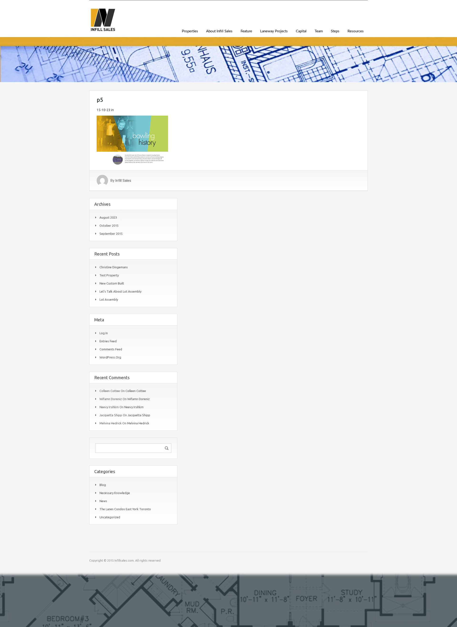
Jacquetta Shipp (139, 415)
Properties (190, 31)
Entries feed (108, 341)
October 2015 (109, 225)
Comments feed (110, 349)
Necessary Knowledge (114, 493)
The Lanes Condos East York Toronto (125, 509)
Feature (246, 31)
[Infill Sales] (102, 22)
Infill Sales (123, 180)
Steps (335, 31)
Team (319, 31)
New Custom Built (111, 283)
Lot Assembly (108, 299)
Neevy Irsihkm (134, 407)
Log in (103, 333)
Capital (301, 31)
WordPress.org (110, 357)
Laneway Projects (274, 31)
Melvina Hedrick (138, 423)
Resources (356, 31)
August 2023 (108, 217)
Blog (102, 484)
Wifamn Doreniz (138, 399)
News (103, 501)
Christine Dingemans (113, 267)
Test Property (109, 275)
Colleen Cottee (135, 390)
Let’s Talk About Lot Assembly (120, 291)
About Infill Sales (219, 31)
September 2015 (111, 233)
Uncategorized (109, 517)
